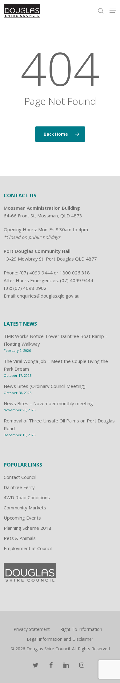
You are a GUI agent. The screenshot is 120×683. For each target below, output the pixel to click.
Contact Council (20, 477)
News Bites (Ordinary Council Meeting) (45, 386)
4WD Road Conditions (27, 497)
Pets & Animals (20, 538)
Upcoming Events (22, 518)
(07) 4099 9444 (36, 272)
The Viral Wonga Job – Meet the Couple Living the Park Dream (56, 365)
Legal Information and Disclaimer (60, 639)
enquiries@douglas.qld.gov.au (48, 296)
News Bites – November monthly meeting (48, 403)
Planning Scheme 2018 (27, 528)
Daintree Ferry (19, 487)
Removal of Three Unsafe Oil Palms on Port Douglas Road (59, 424)
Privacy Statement (32, 629)
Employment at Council (28, 548)
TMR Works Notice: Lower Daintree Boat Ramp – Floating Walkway (56, 340)
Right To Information (81, 629)
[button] (113, 11)
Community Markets (25, 507)
